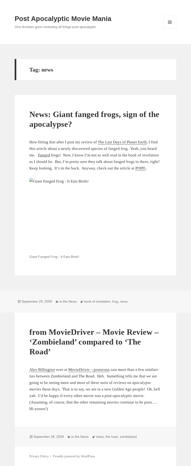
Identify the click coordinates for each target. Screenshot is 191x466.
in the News (68, 301)
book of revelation (97, 301)
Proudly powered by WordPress (74, 456)
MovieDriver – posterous (89, 369)
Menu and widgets (170, 28)
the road (112, 436)
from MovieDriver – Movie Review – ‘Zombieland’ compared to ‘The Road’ (94, 342)
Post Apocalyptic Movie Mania (63, 18)
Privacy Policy (39, 456)
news (124, 301)
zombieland (128, 436)
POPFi (140, 168)
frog (115, 301)
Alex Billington (42, 369)
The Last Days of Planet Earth (122, 142)
